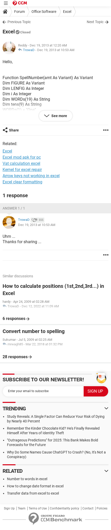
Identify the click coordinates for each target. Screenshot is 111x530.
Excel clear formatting (22, 181)
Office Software (43, 12)
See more (59, 116)
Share (14, 130)
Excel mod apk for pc (22, 157)
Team (22, 508)
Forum (19, 12)
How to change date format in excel (35, 486)
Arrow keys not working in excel (31, 175)
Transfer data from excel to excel (33, 493)
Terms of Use (38, 508)
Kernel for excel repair (22, 169)
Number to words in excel (27, 479)
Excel (67, 12)
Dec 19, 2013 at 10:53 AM (55, 50)
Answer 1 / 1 (14, 208)
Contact (87, 508)
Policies (102, 508)
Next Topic (95, 22)
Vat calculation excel (21, 163)
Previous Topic (19, 22)
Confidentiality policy (64, 508)
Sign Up (9, 508)
